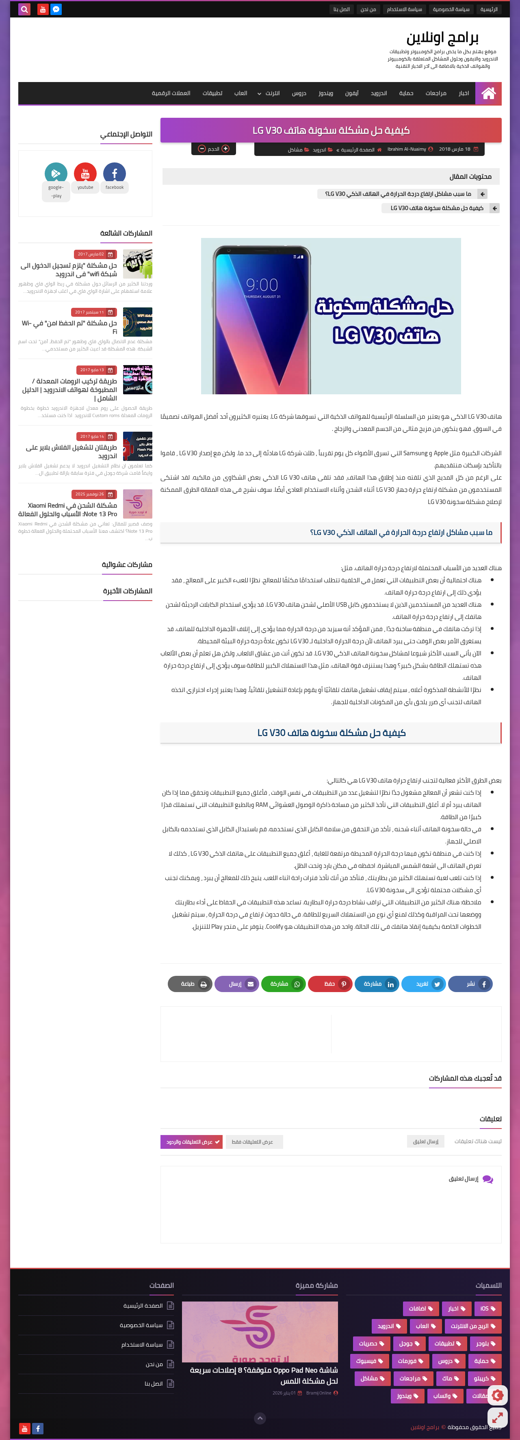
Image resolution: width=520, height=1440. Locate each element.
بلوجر (482, 1343)
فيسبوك (366, 1361)
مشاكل (295, 149)
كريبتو (481, 1378)
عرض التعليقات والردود (189, 1141)
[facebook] (37, 1428)
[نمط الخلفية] (498, 1418)
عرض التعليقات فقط (252, 1141)
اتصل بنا (342, 9)
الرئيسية (489, 9)
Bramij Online (319, 1393)
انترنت (273, 93)
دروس (299, 93)
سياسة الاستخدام (404, 9)
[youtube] (43, 9)
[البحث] (24, 9)
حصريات (368, 1343)
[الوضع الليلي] (498, 1395)
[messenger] (56, 9)
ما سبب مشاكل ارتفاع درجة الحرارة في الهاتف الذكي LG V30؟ (398, 194)
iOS (485, 1308)
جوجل (406, 1343)
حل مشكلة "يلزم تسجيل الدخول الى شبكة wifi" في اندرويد (69, 269)
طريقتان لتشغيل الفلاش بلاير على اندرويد (71, 451)
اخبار (464, 93)
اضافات (417, 1308)
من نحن (368, 9)
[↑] (260, 1418)
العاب (240, 93)
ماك (447, 1378)
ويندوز (325, 93)
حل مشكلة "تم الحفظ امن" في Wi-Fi (69, 327)
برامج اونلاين (443, 36)
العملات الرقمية (171, 93)
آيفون (352, 93)
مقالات (480, 1395)
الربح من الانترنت (470, 1326)
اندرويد (379, 93)
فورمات (407, 1361)
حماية (406, 93)
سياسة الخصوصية (451, 9)
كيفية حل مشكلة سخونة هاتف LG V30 (436, 208)
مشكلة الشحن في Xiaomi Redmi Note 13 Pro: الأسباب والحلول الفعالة (67, 509)
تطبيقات (212, 93)
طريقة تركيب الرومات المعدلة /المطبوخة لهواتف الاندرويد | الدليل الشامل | (69, 389)
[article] (250, 1034)
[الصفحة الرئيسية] (488, 93)
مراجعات (436, 93)
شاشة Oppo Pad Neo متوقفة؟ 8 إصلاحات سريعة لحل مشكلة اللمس (264, 1375)
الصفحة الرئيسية (358, 149)
